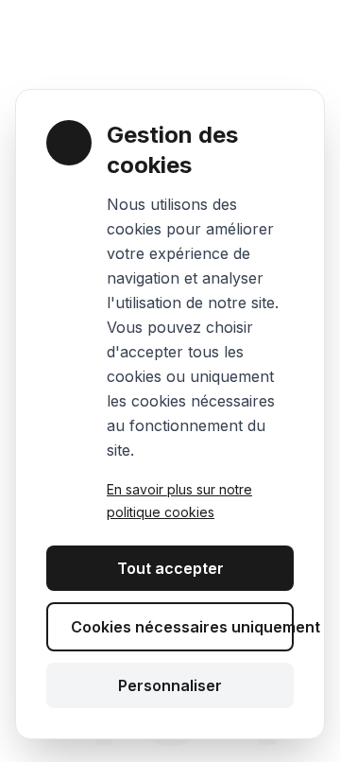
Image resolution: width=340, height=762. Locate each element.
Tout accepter (170, 568)
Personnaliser (170, 685)
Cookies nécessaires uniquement (182, 626)
